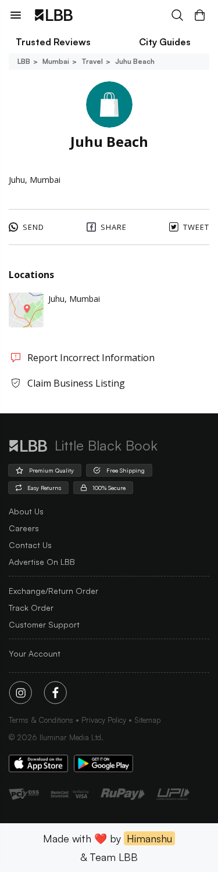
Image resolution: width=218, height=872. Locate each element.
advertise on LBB (42, 562)
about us (26, 511)
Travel (92, 61)
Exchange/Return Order (53, 591)
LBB (23, 61)
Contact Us (30, 545)
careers (24, 528)
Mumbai (55, 61)
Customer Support (44, 624)
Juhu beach (135, 61)
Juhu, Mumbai (74, 298)
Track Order (31, 607)
